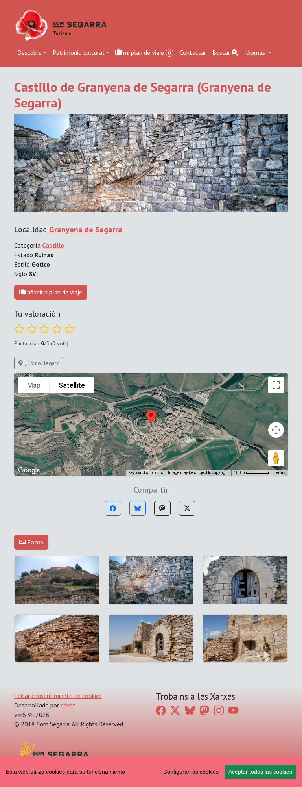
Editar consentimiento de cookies (58, 696)
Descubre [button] (29, 52)
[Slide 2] (144, 201)
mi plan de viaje (146, 52)
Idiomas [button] (255, 52)
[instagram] (219, 710)
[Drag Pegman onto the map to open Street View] (276, 458)
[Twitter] (187, 508)
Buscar (222, 52)
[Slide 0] (116, 201)
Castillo (53, 245)
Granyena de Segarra (85, 229)
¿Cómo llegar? (41, 363)
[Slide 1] (130, 201)
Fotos (34, 542)
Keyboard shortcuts (145, 472)
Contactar (193, 52)
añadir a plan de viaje (54, 292)
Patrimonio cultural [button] (78, 52)
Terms (279, 472)
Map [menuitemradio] (34, 385)
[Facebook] (113, 508)
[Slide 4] (172, 201)
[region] (151, 771)
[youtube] (233, 710)
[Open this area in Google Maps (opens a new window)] (29, 470)
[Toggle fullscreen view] (276, 385)
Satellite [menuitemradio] (72, 385)
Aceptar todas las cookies (260, 771)
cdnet (68, 705)
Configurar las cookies (191, 771)
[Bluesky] (137, 508)
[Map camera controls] (276, 430)
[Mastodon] (162, 508)
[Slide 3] (158, 201)
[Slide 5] (186, 201)
